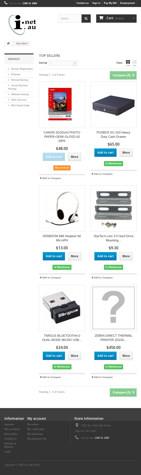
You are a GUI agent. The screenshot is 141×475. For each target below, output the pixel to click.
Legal (7, 451)
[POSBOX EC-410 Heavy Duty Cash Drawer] (113, 105)
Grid (128, 65)
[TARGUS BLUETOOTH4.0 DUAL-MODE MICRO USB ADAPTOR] (62, 308)
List (134, 65)
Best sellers (11, 434)
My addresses (35, 434)
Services (14, 59)
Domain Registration (21, 68)
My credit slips (35, 429)
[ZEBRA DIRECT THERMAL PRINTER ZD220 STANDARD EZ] (113, 308)
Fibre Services (18, 99)
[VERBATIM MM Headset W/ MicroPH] (62, 208)
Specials (9, 424)
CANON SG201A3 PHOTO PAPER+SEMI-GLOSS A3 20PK (62, 137)
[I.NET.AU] (24, 25)
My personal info (36, 438)
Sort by (43, 62)
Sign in (96, 3)
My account (36, 418)
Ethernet (15, 74)
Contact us (83, 3)
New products (12, 429)
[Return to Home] (8, 43)
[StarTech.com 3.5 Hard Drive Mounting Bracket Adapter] (113, 208)
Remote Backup (19, 80)
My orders (33, 424)
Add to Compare (51, 178)
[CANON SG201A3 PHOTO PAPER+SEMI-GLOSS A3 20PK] (62, 105)
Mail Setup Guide (20, 105)
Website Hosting (19, 94)
